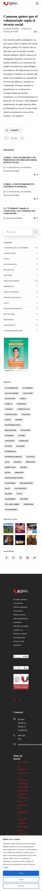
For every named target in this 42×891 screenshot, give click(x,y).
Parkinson (19, 472)
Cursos (6, 259)
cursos (8, 420)
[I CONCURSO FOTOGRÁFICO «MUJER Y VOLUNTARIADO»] (20, 528)
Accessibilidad (11, 388)
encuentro (25, 430)
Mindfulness (10, 467)
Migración (8, 275)
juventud (30, 457)
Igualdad (20, 446)
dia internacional (13, 425)
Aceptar (21, 873)
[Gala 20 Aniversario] (20, 540)
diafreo (18, 420)
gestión (8, 446)
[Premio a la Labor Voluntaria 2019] (32, 540)
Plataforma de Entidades (12, 29)
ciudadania (21, 404)
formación (23, 441)
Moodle (23, 467)
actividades (27, 388)
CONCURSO (26, 414)
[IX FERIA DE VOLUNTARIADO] (32, 528)
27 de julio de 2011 (26, 29)
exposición (9, 441)
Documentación (10, 264)
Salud (6, 303)
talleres (24, 499)
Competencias (23, 409)
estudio (21, 435)
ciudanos (9, 409)
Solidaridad (9, 320)
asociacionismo (11, 393)
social (19, 494)
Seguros (8, 494)
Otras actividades (11, 292)
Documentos (9, 270)
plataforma (10, 483)
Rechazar (21, 886)
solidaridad (10, 499)
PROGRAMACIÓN (26, 483)
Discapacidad (10, 430)
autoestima (10, 398)
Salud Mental (20, 488)
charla (23, 398)
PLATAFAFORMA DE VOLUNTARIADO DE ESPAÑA (23, 787)
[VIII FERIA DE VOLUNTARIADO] (8, 540)
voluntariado (11, 509)
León (7, 462)
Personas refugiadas (12, 297)
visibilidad (28, 504)
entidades (9, 435)
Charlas (8, 404)
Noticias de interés (11, 32)
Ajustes (21, 879)
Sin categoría (9, 314)
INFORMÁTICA (10, 451)
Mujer (7, 472)
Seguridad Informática (13, 308)
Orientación (9, 286)
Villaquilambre (12, 504)
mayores (17, 462)
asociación (28, 393)
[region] (21, 863)
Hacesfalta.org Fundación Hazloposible (23, 769)
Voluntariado (9, 325)
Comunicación (9, 253)
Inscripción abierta (13, 457)
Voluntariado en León (13, 331)
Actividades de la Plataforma (19, 167)
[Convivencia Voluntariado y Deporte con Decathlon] (8, 528)
